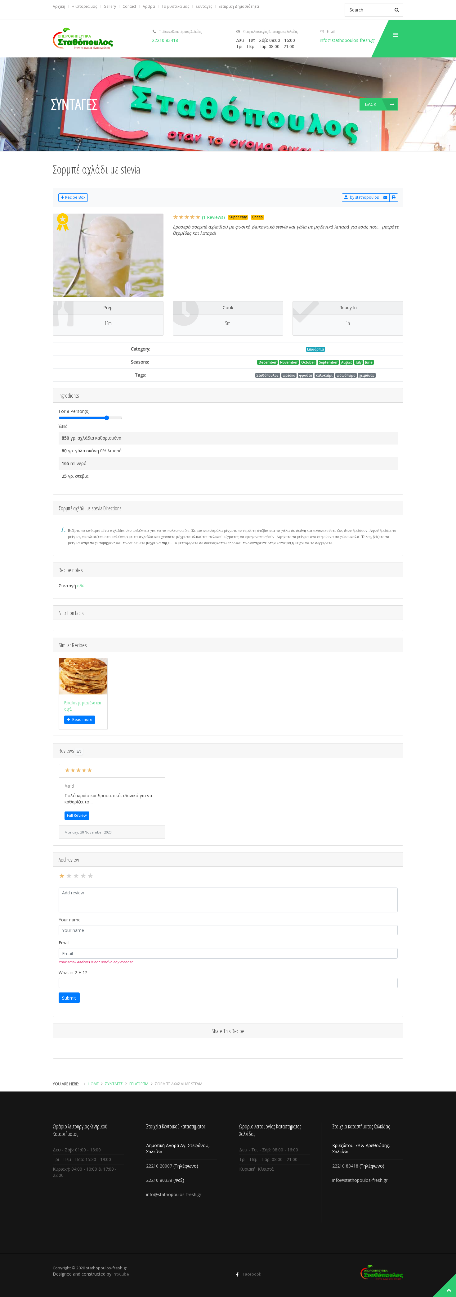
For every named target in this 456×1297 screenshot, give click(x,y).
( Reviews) (213, 217)
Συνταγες (204, 6)
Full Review (77, 815)
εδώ (81, 586)
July (358, 362)
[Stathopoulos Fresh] (83, 38)
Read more (82, 719)
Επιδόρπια (315, 349)
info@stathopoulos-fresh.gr (347, 40)
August (346, 362)
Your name (70, 920)
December (267, 362)
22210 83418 (165, 40)
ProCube (121, 1274)
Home (93, 1084)
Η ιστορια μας (84, 6)
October (308, 362)
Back (370, 104)
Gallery (110, 6)
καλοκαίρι (324, 375)
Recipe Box (74, 197)
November (288, 362)
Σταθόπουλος (268, 375)
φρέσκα (289, 375)
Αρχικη (59, 6)
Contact (129, 6)
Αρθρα (149, 6)
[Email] (385, 197)
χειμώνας (366, 375)
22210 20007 (159, 1166)
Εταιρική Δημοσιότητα (239, 6)
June (369, 362)
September (328, 362)
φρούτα (305, 375)
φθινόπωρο (346, 375)
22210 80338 (159, 1180)
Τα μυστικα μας (175, 6)
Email (64, 943)
